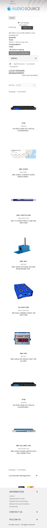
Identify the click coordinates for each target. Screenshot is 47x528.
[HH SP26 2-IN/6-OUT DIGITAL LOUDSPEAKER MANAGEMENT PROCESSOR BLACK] (23, 107)
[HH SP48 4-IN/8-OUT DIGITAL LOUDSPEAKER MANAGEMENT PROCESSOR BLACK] (23, 384)
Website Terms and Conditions (19, 504)
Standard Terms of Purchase (18, 501)
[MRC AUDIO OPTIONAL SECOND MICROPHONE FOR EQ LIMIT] (23, 246)
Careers (12, 496)
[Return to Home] (10, 64)
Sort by (11, 85)
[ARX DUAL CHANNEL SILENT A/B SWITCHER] (23, 292)
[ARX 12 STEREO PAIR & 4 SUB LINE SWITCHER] (23, 200)
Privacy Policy (13, 506)
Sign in (12, 1)
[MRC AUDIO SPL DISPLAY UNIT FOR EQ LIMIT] (23, 338)
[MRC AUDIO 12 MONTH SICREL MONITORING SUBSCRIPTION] (23, 154)
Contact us (12, 3)
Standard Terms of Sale (17, 499)
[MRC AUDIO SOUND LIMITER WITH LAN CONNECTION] (23, 430)
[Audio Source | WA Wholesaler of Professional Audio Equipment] (23, 8)
